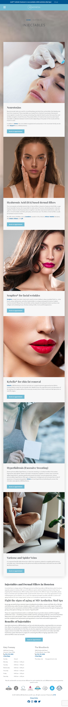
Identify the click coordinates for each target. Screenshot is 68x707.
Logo (34, 7)
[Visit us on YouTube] (35, 701)
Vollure (47, 216)
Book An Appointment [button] (15, 131)
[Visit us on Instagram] (32, 701)
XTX (54, 695)
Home (28, 20)
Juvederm (28, 216)
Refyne (16, 218)
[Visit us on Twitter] (39, 701)
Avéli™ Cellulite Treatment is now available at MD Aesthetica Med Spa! (31, 2)
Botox (16, 123)
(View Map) (6, 656)
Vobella (52, 216)
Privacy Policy (34, 698)
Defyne (11, 218)
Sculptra (9, 299)
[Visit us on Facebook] (29, 701)
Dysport (12, 125)
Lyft (22, 218)
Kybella (9, 385)
